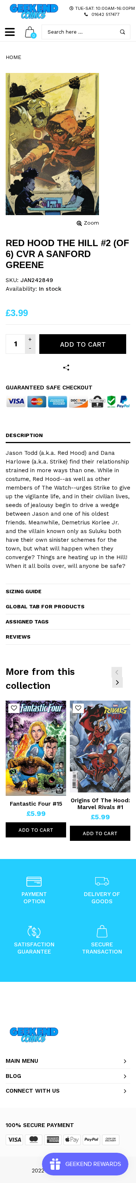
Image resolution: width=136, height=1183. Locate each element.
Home (13, 57)
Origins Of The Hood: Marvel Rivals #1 (100, 804)
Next (117, 682)
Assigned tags (27, 622)
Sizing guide (24, 591)
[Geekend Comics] (34, 11)
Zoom (91, 223)
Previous (116, 672)
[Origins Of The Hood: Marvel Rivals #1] (100, 746)
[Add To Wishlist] (14, 708)
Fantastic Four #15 (36, 803)
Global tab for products (45, 606)
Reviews (18, 637)
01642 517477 (105, 14)
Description (24, 435)
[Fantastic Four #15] (36, 748)
